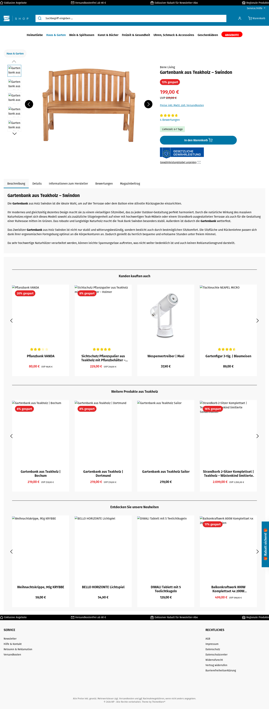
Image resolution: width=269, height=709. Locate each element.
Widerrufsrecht (214, 660)
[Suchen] (40, 18)
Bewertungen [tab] (104, 183)
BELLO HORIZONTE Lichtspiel (103, 587)
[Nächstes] (148, 104)
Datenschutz (213, 649)
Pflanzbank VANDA (41, 356)
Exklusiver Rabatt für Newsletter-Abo (176, 3)
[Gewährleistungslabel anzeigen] (182, 153)
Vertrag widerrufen (216, 665)
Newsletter (10, 638)
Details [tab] (37, 183)
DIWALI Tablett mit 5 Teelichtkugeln (166, 589)
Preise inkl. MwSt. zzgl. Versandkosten (182, 105)
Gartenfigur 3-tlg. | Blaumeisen (228, 356)
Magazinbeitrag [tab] (130, 183)
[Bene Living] (255, 71)
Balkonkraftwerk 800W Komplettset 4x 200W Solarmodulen (228, 589)
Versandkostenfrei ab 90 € (90, 3)
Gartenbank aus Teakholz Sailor (166, 471)
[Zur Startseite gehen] (16, 18)
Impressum (212, 644)
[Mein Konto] (240, 18)
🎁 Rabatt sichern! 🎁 (265, 544)
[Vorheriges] (29, 104)
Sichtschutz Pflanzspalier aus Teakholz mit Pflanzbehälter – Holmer (103, 358)
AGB (208, 638)
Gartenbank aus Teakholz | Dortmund (103, 473)
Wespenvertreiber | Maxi (165, 356)
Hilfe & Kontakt (13, 644)
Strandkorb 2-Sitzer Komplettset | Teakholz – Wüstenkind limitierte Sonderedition (228, 473)
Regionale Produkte (257, 3)
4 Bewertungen (170, 119)
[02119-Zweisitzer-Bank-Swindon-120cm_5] (89, 104)
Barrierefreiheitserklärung (221, 670)
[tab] (16, 183)
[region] (80, 104)
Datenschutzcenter (216, 654)
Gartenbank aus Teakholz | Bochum (41, 473)
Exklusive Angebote (15, 3)
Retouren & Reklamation (18, 649)
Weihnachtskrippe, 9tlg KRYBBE (40, 587)
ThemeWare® (158, 701)
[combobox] (135, 18)
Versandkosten (12, 654)
